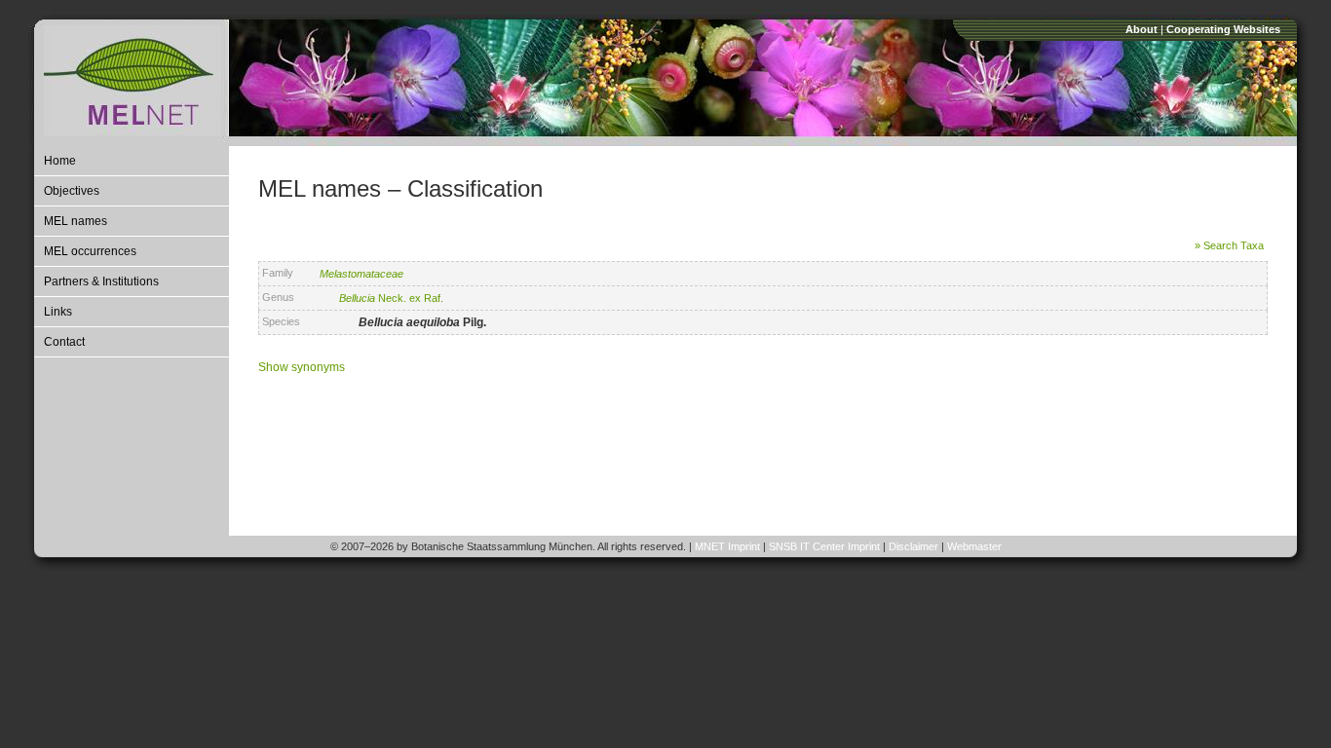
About (1141, 29)
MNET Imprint (727, 546)
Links (58, 311)
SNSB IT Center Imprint (824, 546)
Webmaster (974, 546)
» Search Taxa (1229, 245)
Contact (64, 342)
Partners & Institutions (101, 281)
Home (60, 161)
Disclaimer (913, 546)
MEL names (75, 221)
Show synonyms (301, 367)
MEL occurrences (90, 251)
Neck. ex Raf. (391, 298)
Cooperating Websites (1223, 29)
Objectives (71, 191)
